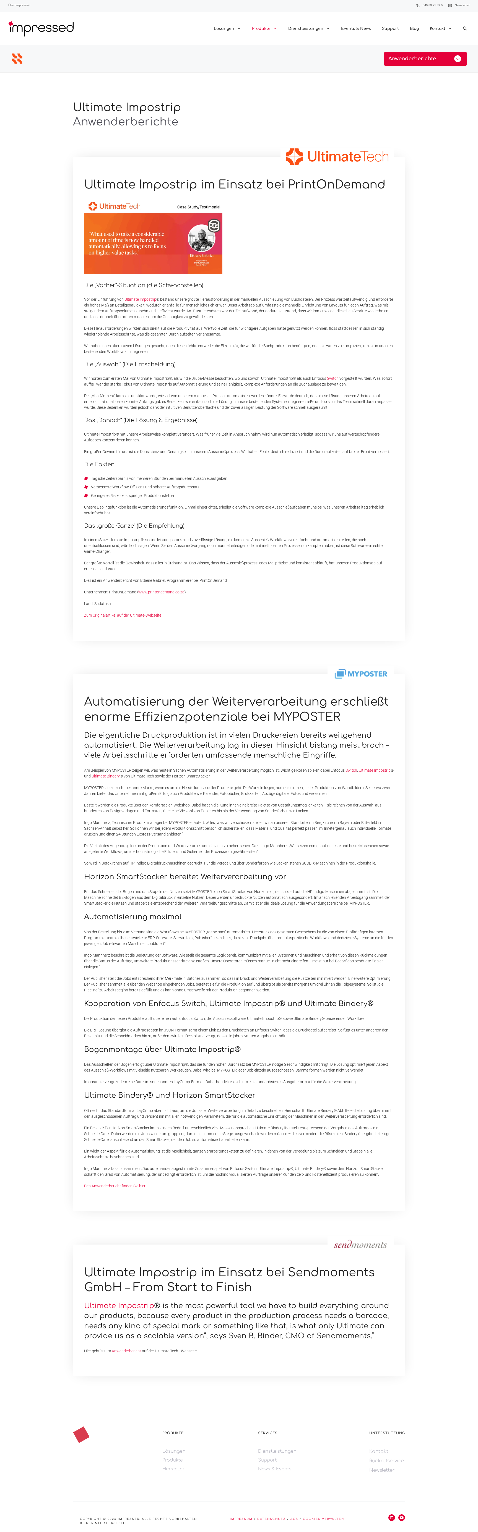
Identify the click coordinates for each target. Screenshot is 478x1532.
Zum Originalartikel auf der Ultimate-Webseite (122, 615)
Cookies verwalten (323, 1518)
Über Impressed (19, 5)
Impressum (241, 1518)
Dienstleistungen (305, 29)
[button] (465, 28)
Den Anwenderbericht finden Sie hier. (115, 1186)
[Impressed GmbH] (41, 29)
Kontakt (437, 29)
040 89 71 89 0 (433, 5)
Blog (414, 29)
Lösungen (224, 29)
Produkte (261, 29)
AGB (294, 1518)
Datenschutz (271, 1518)
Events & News (356, 29)
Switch (333, 378)
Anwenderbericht (126, 1351)
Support (390, 29)
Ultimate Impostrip (140, 299)
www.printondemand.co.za (161, 592)
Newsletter (462, 5)
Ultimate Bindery (106, 776)
